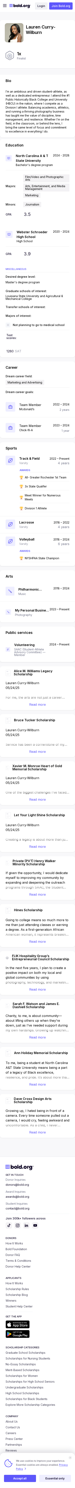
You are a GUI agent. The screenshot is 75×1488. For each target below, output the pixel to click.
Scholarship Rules (17, 1289)
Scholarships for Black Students (26, 1399)
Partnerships (14, 1444)
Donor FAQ (13, 1255)
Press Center (14, 1439)
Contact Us (13, 1427)
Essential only (55, 1478)
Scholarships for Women (22, 1375)
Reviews (11, 1450)
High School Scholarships (22, 1393)
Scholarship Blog (17, 1294)
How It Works (14, 1243)
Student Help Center (19, 1306)
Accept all (20, 1478)
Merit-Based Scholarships (22, 1370)
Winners (11, 1300)
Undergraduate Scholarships (24, 1387)
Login (41, 6)
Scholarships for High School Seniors (30, 1381)
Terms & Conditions (18, 1260)
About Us (12, 1421)
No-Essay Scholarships (21, 1364)
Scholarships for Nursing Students (28, 1358)
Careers (11, 1433)
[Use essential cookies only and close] (70, 1457)
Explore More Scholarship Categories (30, 1404)
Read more (37, 704)
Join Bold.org (61, 6)
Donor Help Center (18, 1266)
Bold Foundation (16, 1249)
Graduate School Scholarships (25, 1352)
